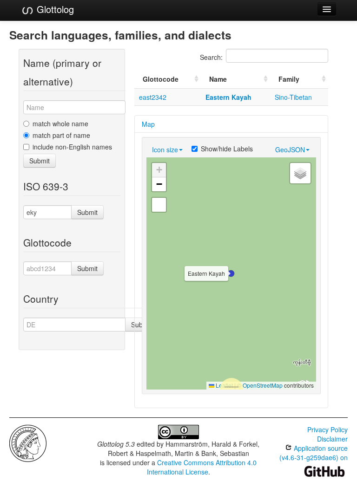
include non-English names (72, 146)
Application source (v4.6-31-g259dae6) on (313, 452)
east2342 (152, 97)
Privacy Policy (327, 429)
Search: (211, 57)
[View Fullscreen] (159, 205)
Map (148, 124)
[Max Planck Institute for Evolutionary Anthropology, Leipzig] (27, 442)
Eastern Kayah (228, 97)
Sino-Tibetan (293, 97)
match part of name (61, 135)
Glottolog (54, 9)
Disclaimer (332, 438)
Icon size (165, 149)
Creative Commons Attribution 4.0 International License (202, 467)
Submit (39, 160)
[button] (231, 273)
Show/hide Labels (227, 148)
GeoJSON (290, 149)
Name (218, 79)
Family (288, 79)
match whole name (60, 123)
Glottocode (160, 79)
